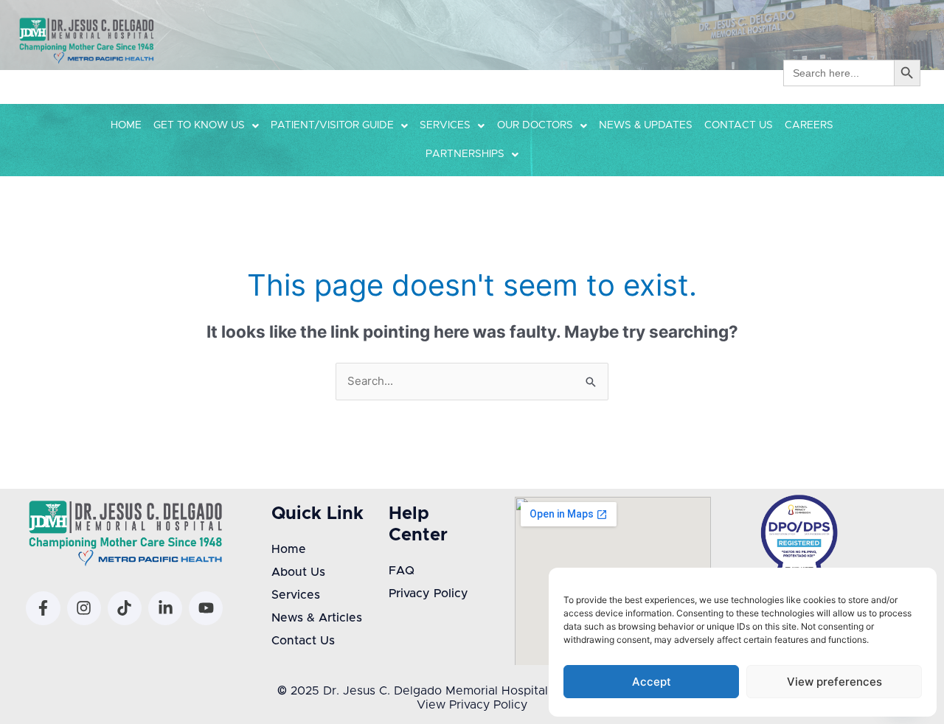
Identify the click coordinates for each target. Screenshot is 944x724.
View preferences (834, 682)
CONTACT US (738, 125)
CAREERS (809, 125)
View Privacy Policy (472, 705)
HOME (126, 125)
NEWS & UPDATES (646, 125)
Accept (651, 682)
